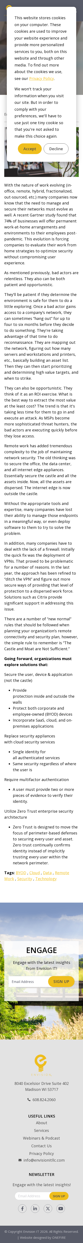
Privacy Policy (41, 78)
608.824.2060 (44, 1099)
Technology (46, 878)
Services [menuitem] (41, 1130)
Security (24, 878)
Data (47, 872)
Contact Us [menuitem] (41, 1145)
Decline (56, 148)
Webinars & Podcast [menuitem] (41, 1138)
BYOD (21, 872)
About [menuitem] (41, 1122)
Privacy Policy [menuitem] (41, 1153)
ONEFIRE (59, 1237)
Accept (29, 148)
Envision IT (31, 1231)
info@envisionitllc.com (44, 1160)
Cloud (34, 872)
